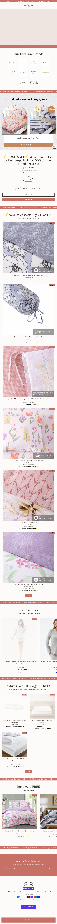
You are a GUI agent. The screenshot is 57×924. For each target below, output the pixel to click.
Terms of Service (28, 891)
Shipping (23, 172)
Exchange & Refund (18, 891)
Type (28, 176)
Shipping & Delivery (8, 891)
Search (31, 894)
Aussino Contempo (28, 154)
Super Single (25, 188)
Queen (33, 188)
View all (28, 595)
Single (17, 188)
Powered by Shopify (34, 899)
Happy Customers (49, 891)
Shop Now (50, 41)
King (39, 188)
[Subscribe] (49, 868)
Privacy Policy (37, 891)
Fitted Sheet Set (28, 179)
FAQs (43, 891)
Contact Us (26, 894)
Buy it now (28, 199)
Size (28, 185)
